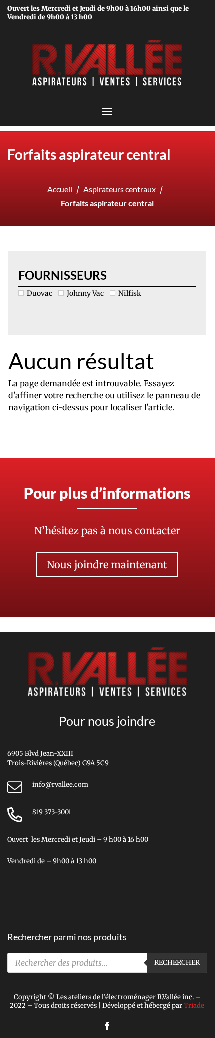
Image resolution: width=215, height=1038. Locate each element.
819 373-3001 (52, 812)
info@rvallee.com (60, 784)
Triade (194, 1006)
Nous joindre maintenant (107, 564)
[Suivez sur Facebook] (108, 1026)
